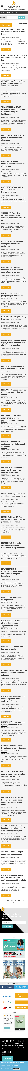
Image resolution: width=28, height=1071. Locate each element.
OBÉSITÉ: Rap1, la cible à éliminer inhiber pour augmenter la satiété (11, 623)
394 (8, 901)
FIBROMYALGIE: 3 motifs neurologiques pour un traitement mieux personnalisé (13, 545)
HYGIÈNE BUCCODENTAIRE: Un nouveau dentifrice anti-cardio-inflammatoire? (14, 672)
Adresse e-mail (6, 920)
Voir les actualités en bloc (27, 25)
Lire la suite (6, 49)
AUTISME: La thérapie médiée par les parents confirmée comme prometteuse (13, 83)
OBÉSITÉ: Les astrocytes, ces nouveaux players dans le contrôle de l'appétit (13, 698)
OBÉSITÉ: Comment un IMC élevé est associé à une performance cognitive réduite (13, 877)
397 (19, 901)
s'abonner (7, 1058)
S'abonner (7, 926)
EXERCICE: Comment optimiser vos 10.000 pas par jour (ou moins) (14, 392)
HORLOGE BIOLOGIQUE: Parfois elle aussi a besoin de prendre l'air (14, 57)
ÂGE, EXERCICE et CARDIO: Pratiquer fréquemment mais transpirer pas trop (12, 189)
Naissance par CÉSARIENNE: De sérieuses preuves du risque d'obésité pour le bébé (13, 748)
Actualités (8, 12)
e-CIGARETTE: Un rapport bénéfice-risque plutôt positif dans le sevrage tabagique (13, 828)
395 (12, 901)
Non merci (16, 1068)
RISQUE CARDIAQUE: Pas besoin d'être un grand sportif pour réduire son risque (13, 519)
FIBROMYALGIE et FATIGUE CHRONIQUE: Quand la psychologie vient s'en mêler (12, 418)
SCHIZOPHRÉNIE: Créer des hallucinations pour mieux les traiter (13, 31)
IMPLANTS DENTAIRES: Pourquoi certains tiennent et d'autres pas (12, 163)
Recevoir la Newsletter (14, 983)
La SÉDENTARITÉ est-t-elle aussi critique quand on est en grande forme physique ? (13, 774)
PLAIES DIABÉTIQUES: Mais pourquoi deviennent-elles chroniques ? (12, 137)
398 (23, 901)
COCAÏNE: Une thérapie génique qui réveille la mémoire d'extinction (13, 444)
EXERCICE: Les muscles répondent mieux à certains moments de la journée (12, 269)
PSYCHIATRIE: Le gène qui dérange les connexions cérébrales (12, 243)
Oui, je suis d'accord (6, 1068)
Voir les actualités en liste (23, 25)
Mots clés (2, 17)
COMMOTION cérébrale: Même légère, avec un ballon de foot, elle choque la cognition (13, 342)
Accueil (2, 12)
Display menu (2, 5)
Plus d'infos (15, 1065)
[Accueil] (14, 3)
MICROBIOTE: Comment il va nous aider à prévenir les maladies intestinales (12, 470)
